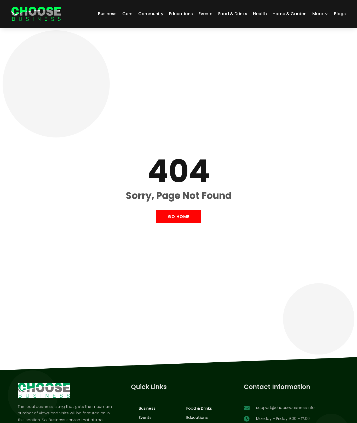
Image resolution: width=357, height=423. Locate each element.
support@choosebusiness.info (285, 407)
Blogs (340, 14)
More (317, 14)
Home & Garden (290, 14)
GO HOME (178, 217)
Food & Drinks (232, 14)
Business (107, 14)
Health (260, 14)
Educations (181, 14)
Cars (127, 14)
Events (205, 14)
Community (150, 14)
